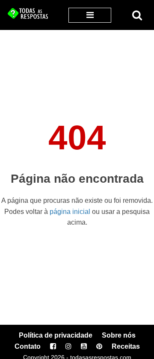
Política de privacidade (55, 335)
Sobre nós (119, 335)
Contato (28, 346)
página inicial (70, 211)
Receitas (126, 346)
